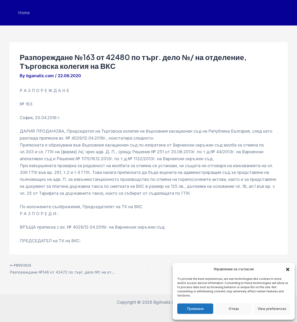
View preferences (272, 308)
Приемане (195, 308)
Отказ (234, 308)
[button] (287, 269)
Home (24, 12)
